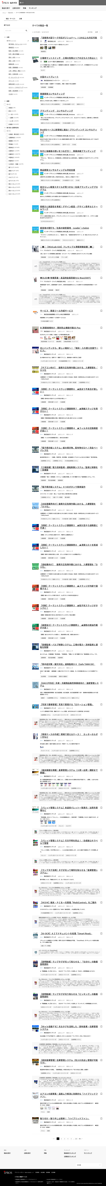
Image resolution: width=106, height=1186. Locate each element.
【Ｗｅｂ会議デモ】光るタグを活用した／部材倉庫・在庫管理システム (69, 1027)
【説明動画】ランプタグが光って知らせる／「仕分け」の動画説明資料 (69, 963)
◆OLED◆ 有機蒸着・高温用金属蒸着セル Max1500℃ (65, 277)
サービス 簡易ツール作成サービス (56, 310)
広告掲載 (53, 1172)
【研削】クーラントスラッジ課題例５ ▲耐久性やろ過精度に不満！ (69, 526)
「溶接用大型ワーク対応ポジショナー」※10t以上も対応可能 (68, 37)
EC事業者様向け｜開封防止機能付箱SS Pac (60, 327)
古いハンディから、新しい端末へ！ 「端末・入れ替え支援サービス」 (69, 349)
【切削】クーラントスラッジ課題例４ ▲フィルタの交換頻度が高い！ (69, 429)
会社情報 (43, 1172)
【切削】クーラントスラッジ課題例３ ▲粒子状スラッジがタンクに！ (69, 606)
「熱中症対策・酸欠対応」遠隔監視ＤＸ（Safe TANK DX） (67, 664)
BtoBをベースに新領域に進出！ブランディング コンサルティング (68, 131)
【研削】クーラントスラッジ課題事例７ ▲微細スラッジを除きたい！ (69, 410)
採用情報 (48, 1172)
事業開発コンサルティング (52, 93)
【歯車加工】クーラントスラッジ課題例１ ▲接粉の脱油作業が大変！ (69, 626)
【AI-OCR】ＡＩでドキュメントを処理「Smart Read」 (66, 933)
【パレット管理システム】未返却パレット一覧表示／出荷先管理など (69, 809)
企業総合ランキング (70, 1156)
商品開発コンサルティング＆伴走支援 (57, 169)
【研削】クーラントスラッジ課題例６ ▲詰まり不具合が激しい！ (69, 390)
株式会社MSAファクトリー (52, 80)
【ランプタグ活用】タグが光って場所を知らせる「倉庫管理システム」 (69, 871)
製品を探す (6, 8)
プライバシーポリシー (20, 1172)
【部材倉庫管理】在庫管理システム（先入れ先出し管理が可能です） (69, 1061)
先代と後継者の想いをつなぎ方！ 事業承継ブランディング (68, 151)
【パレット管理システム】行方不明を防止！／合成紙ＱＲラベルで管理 (69, 842)
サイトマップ (88, 1153)
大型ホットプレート (49, 76)
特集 (24, 8)
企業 (20, 19)
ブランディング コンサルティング (56, 110)
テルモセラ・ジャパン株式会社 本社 (55, 250)
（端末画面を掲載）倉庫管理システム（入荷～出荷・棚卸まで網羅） (69, 771)
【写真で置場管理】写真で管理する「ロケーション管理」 (67, 704)
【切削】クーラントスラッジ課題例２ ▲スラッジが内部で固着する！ (69, 587)
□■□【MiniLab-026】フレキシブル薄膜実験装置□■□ (67, 246)
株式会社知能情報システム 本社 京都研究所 (57, 314)
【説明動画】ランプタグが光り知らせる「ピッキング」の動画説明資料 (69, 995)
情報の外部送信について (29, 1172)
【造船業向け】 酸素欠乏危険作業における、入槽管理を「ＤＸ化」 (69, 565)
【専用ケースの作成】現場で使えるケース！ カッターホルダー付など (69, 735)
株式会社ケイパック (50, 331)
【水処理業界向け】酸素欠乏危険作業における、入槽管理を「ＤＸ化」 (68, 505)
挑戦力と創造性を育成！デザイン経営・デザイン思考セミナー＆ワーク (69, 208)
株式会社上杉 (52, 41)
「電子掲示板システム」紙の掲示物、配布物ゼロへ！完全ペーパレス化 (69, 449)
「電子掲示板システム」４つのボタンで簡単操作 (62, 486)
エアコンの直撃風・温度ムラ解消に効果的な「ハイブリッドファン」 (69, 1095)
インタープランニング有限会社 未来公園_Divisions (59, 97)
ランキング (33, 8)
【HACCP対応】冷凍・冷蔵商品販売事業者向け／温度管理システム (69, 684)
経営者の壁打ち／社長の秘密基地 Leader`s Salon (64, 227)
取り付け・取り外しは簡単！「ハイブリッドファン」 (65, 1118)
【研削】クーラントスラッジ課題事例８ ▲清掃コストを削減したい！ (69, 546)
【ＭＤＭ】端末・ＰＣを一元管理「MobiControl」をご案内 (68, 902)
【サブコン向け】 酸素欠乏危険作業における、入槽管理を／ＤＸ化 (69, 369)
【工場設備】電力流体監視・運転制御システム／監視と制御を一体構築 (69, 468)
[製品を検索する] (26, 30)
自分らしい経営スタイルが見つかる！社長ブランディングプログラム (69, 188)
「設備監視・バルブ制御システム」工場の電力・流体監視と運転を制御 (69, 646)
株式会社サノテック (50, 354)
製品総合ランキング (70, 1153)
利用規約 (37, 1172)
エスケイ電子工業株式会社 (56, 61)
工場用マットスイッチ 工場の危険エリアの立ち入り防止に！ (69, 57)
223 (76, 1138)
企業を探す (16, 8)
